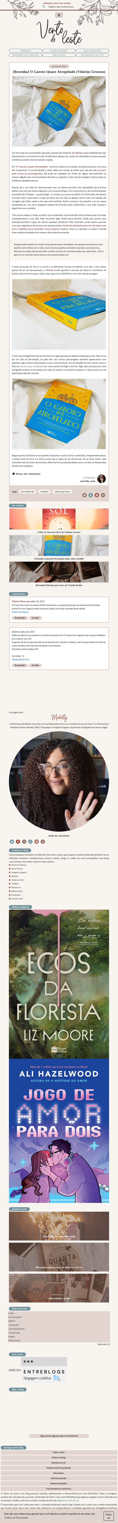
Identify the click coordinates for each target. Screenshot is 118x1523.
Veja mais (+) (103, 1344)
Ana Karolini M (15, 1317)
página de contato (66, 1500)
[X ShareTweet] (84, 495)
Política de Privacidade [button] (16, 1518)
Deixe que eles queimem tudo (59, 1236)
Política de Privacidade (58, 1467)
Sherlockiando (59, 50)
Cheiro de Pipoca (20, 612)
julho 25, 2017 (38, 601)
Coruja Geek (14, 1332)
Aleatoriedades (92, 50)
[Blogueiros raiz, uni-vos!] (15, 1369)
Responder (20, 618)
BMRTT (12, 1321)
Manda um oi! (58, 1462)
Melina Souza (14, 1340)
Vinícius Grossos (62, 491)
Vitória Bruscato (21, 601)
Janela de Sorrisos (20, 659)
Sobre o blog (58, 1457)
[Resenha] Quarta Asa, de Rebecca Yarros (59, 1267)
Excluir (35, 618)
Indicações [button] (59, 55)
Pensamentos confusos (25, 55)
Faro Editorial (27, 491)
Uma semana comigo (59, 1298)
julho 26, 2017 (28, 631)
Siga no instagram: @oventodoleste (59, 1435)
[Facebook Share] (90, 495)
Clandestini (14, 1325)
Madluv (12, 1336)
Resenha (44, 491)
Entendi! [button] (109, 1516)
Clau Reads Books (17, 1329)
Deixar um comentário (27, 473)
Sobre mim (58, 1452)
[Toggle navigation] (59, 15)
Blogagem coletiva (92, 55)
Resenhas (26, 50)
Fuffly (11, 1313)
